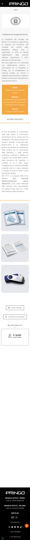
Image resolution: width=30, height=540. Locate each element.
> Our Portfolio (15, 532)
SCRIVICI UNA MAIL (16, 308)
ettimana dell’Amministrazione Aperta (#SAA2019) (15, 181)
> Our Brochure (15, 537)
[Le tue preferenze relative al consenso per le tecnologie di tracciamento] (2, 538)
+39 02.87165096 (18, 508)
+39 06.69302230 (18, 501)
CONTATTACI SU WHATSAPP (16, 317)
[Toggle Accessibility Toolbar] (27, 526)
